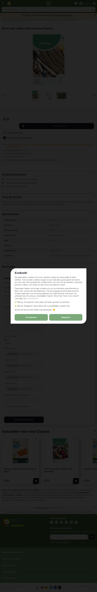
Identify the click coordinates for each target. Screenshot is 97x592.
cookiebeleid (32, 298)
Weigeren (65, 317)
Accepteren (31, 317)
